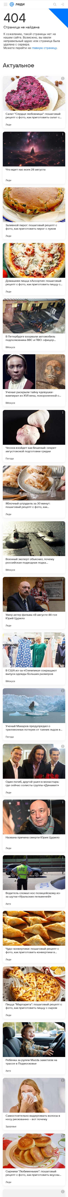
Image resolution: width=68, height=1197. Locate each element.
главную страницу (44, 48)
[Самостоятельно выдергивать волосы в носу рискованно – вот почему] (34, 1104)
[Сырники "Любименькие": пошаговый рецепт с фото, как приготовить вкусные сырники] (34, 1160)
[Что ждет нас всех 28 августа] (34, 158)
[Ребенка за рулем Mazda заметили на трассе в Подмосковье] (34, 1048)
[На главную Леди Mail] (19, 4)
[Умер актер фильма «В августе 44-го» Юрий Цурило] (34, 603)
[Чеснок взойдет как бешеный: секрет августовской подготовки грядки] (34, 436)
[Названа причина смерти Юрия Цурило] (34, 826)
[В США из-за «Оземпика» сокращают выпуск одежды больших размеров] (34, 659)
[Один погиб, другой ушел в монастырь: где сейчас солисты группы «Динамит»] (34, 770)
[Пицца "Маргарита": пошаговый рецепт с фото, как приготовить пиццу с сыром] (34, 993)
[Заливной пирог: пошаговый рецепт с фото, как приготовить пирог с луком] (34, 213)
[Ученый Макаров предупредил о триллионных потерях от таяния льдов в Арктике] (34, 714)
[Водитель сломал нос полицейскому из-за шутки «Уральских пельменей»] (34, 881)
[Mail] (12, 4)
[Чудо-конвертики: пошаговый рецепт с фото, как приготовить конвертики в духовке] (34, 937)
